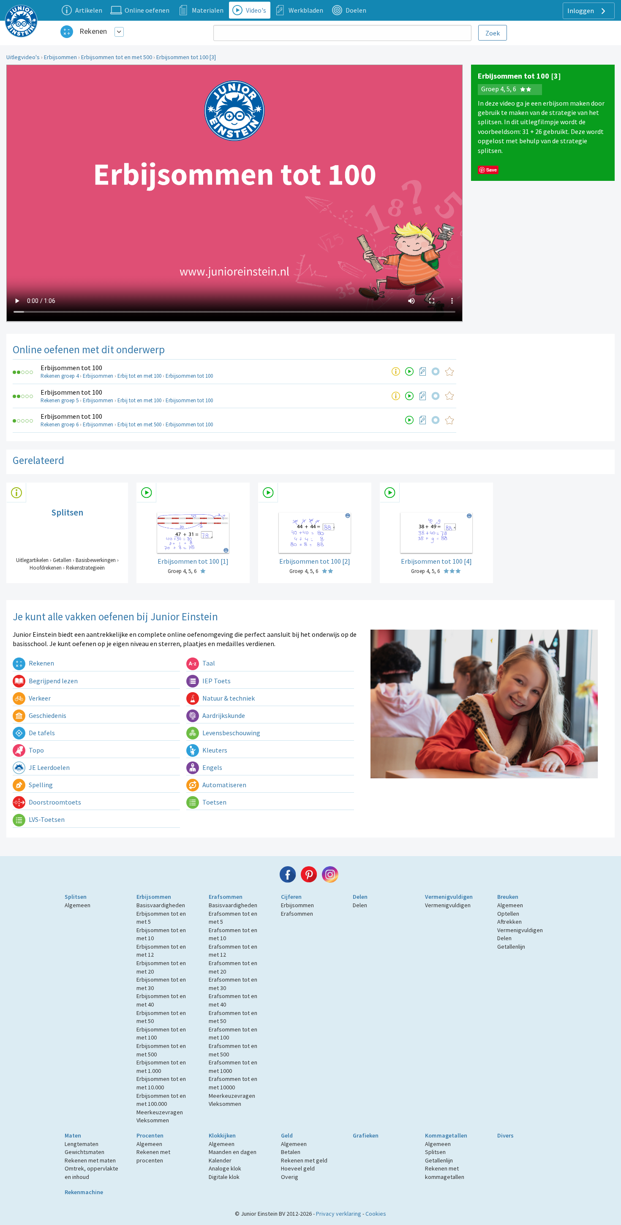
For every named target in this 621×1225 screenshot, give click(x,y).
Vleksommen (152, 1120)
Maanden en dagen (232, 1152)
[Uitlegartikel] (396, 371)
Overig (289, 1177)
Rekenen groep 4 (60, 375)
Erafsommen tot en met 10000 (233, 1083)
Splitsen (76, 896)
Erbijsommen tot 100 (71, 367)
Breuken (507, 896)
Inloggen (581, 10)
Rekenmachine (84, 1192)
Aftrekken (509, 921)
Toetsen (213, 802)
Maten (73, 1135)
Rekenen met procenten (153, 1156)
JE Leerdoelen (48, 767)
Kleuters (214, 750)
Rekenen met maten (90, 1160)
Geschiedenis (46, 715)
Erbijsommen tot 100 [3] (186, 57)
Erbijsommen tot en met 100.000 (161, 1100)
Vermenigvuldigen (449, 896)
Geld (287, 1135)
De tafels (41, 732)
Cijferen (291, 896)
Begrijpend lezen (52, 681)
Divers (505, 1135)
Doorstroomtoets (54, 802)
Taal (208, 663)
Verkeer (39, 698)
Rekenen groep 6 (60, 424)
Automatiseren (223, 784)
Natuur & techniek (228, 698)
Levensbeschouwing (230, 732)
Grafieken (366, 1135)
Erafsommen (225, 896)
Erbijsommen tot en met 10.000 (161, 1083)
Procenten (149, 1135)
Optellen (508, 913)
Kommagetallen (446, 1135)
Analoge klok (225, 1168)
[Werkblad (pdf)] (423, 371)
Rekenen (93, 31)
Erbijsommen (60, 57)
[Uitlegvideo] (409, 371)
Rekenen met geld (304, 1160)
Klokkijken (222, 1135)
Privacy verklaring (338, 1213)
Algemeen (77, 905)
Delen (360, 896)
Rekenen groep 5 (60, 400)
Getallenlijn (511, 946)
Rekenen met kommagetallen (444, 1173)
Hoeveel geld (298, 1168)
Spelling (40, 784)
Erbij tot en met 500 (139, 424)
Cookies (375, 1213)
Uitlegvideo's (23, 57)
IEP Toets (216, 681)
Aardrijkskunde (223, 715)
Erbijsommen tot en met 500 (116, 57)
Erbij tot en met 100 (139, 375)
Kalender (220, 1160)
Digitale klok (224, 1177)
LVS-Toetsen (46, 819)
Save (491, 169)
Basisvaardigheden (160, 905)
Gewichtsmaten (84, 1152)
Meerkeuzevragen (159, 1112)
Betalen (290, 1152)
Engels (211, 767)
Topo (35, 750)
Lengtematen (81, 1144)
